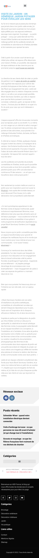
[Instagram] (12, 398)
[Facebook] (6, 398)
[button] (25, 5)
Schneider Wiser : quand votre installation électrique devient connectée (16, 418)
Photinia (4, 190)
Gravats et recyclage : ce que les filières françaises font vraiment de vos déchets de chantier (18, 441)
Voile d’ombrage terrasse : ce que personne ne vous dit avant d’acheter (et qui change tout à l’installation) (19, 430)
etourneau (5, 245)
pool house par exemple (25, 68)
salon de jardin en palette (25, 81)
